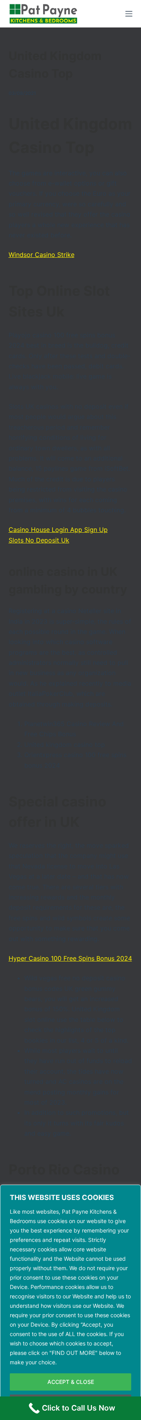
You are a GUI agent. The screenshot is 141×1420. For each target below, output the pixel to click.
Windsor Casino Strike (41, 255)
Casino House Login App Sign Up (58, 529)
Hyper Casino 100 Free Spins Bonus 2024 (70, 958)
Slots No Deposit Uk (39, 540)
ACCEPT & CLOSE (70, 1381)
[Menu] (128, 13)
